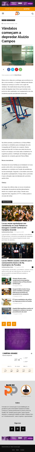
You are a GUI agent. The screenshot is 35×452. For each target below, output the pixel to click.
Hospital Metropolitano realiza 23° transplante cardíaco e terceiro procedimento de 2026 (23, 310)
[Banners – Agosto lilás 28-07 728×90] (17, 5)
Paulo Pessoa (18, 75)
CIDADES (4, 20)
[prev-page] (3, 317)
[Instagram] (9, 324)
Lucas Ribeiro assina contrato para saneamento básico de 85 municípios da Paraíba (17, 263)
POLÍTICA (4, 220)
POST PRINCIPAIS (11, 20)
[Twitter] (12, 69)
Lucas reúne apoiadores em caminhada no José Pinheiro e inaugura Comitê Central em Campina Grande (14, 226)
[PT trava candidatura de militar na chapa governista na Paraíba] (6, 302)
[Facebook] (8, 69)
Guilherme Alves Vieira (7, 232)
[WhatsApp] (20, 69)
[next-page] (5, 317)
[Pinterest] (16, 69)
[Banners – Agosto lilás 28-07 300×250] (17, 349)
